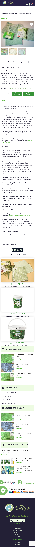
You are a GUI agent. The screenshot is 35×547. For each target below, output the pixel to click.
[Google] (14, 520)
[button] (31, 24)
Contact (17, 546)
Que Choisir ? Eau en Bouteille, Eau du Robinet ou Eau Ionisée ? (24, 468)
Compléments (7, 400)
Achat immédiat (17, 93)
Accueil (17, 526)
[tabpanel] (17, 170)
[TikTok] (20, 520)
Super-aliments (7, 403)
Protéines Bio (17, 532)
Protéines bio (7, 396)
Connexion (17, 542)
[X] (17, 520)
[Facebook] (11, 520)
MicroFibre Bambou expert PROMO (20, 215)
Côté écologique (8, 392)
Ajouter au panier (28, 93)
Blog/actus (17, 536)
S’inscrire (17, 544)
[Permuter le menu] (27, 4)
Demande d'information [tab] (9, 244)
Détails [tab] (4, 100)
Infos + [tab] (4, 240)
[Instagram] (23, 520)
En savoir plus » (19, 359)
